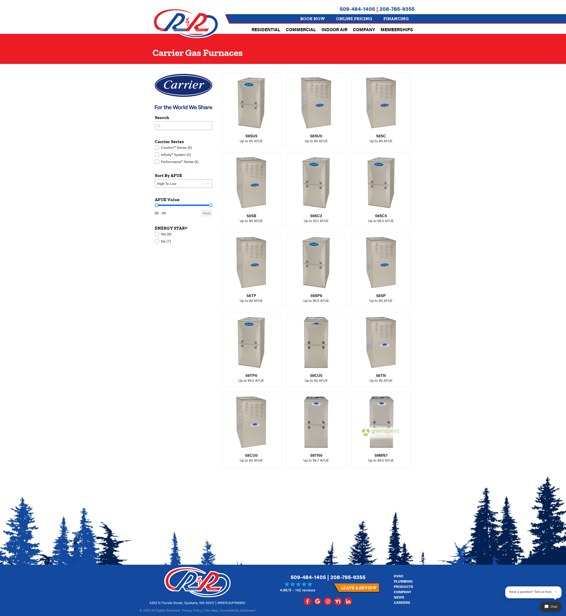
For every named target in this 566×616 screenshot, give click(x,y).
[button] (183, 147)
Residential (266, 29)
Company (364, 29)
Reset (206, 213)
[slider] (156, 205)
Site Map (211, 610)
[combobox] (183, 125)
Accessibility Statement (237, 610)
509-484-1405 (357, 8)
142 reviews (305, 590)
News (399, 597)
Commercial (301, 29)
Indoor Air (334, 29)
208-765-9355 (397, 8)
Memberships (397, 29)
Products (403, 586)
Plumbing (403, 581)
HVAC (398, 575)
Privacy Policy (192, 610)
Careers (402, 602)
